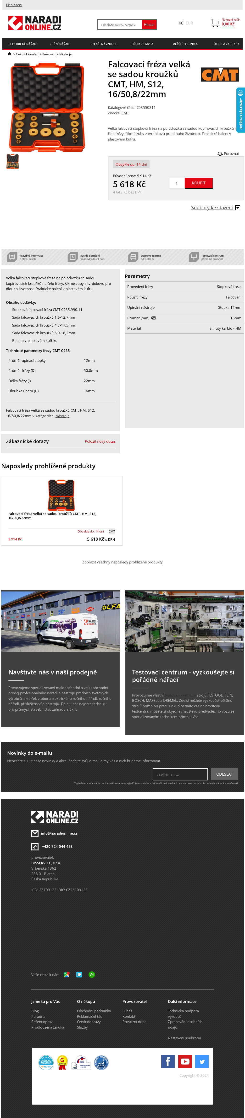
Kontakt (128, 1016)
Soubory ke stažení (212, 207)
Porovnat (231, 153)
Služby (82, 1027)
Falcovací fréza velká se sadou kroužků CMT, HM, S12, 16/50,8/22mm (52, 515)
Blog (35, 1010)
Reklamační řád (89, 1016)
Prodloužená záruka (47, 1027)
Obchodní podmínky (94, 1010)
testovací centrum (180, 695)
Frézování (49, 54)
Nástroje (65, 54)
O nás (127, 1010)
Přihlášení (14, 4)
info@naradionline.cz (59, 833)
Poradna (38, 1016)
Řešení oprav (42, 1021)
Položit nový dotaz (100, 441)
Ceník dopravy (89, 1021)
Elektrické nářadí (27, 54)
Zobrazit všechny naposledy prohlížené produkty (122, 562)
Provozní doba (134, 1021)
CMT (125, 113)
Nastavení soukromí (184, 1038)
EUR (189, 23)
